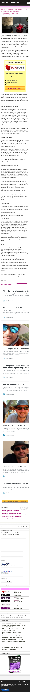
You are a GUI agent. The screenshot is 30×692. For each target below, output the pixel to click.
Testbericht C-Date (19, 598)
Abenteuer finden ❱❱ (15, 88)
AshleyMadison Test (19, 605)
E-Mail (2, 555)
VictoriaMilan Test (18, 601)
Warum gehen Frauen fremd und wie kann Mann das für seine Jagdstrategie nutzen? (14, 11)
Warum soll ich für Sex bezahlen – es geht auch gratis (14, 514)
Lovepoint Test (18, 592)
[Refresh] (11, 571)
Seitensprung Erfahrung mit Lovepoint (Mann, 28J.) (13, 517)
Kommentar (3, 537)
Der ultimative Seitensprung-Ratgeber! (11, 623)
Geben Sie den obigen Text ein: (8, 565)
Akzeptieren (5, 689)
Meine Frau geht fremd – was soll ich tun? (11, 513)
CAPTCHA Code (4, 578)
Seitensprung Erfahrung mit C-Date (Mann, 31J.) (12, 516)
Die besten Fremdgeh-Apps (9, 649)
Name (2, 549)
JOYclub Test (17, 595)
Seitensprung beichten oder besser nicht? (12, 647)
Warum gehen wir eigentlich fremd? (11, 645)
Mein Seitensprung (10, 2)
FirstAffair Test (18, 608)
